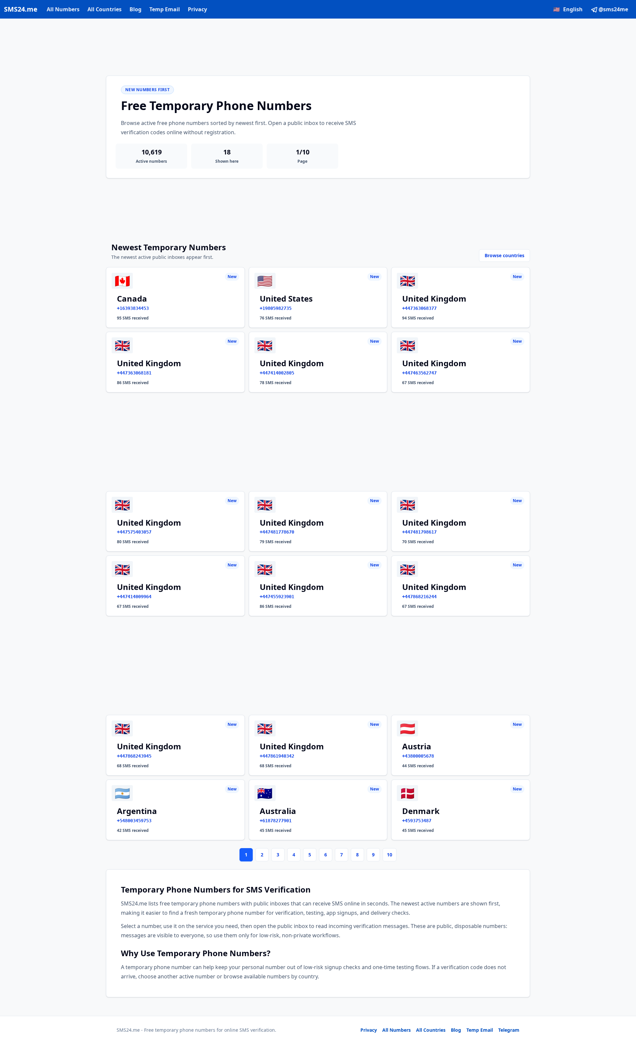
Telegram (508, 1030)
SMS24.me (20, 9)
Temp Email (164, 9)
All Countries (104, 9)
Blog (135, 9)
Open (539, 1030)
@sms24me (613, 9)
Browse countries (504, 255)
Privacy (197, 9)
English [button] (568, 9)
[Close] (624, 1009)
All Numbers (63, 9)
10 (389, 854)
